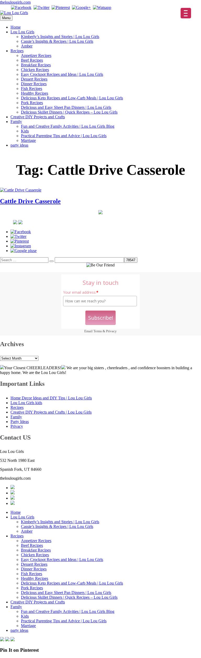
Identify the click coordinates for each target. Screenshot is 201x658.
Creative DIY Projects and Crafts (37, 117)
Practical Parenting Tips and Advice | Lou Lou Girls (64, 135)
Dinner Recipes (34, 84)
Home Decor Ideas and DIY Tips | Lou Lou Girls (51, 398)
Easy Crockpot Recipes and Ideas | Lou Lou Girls (62, 74)
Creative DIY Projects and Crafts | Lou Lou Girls (51, 412)
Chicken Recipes (35, 69)
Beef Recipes (32, 60)
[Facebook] (21, 7)
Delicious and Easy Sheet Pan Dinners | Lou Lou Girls (66, 107)
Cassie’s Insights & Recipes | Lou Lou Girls (57, 41)
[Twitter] (41, 7)
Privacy (111, 331)
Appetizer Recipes (36, 55)
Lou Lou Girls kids (26, 402)
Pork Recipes (32, 102)
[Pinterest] (60, 7)
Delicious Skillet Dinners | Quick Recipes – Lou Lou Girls (69, 112)
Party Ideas (19, 421)
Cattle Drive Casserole (30, 201)
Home (15, 27)
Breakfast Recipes (36, 65)
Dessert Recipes (34, 79)
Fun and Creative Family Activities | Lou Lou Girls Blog (67, 126)
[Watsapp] (102, 7)
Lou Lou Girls (22, 32)
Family (16, 121)
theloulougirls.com (15, 2)
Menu (6, 18)
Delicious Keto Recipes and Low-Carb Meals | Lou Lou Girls (72, 98)
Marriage (28, 140)
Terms (97, 331)
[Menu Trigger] (186, 13)
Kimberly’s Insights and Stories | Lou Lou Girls (60, 36)
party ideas (19, 145)
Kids (25, 131)
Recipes (17, 51)
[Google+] (81, 7)
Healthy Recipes (34, 93)
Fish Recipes (31, 88)
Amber (26, 46)
